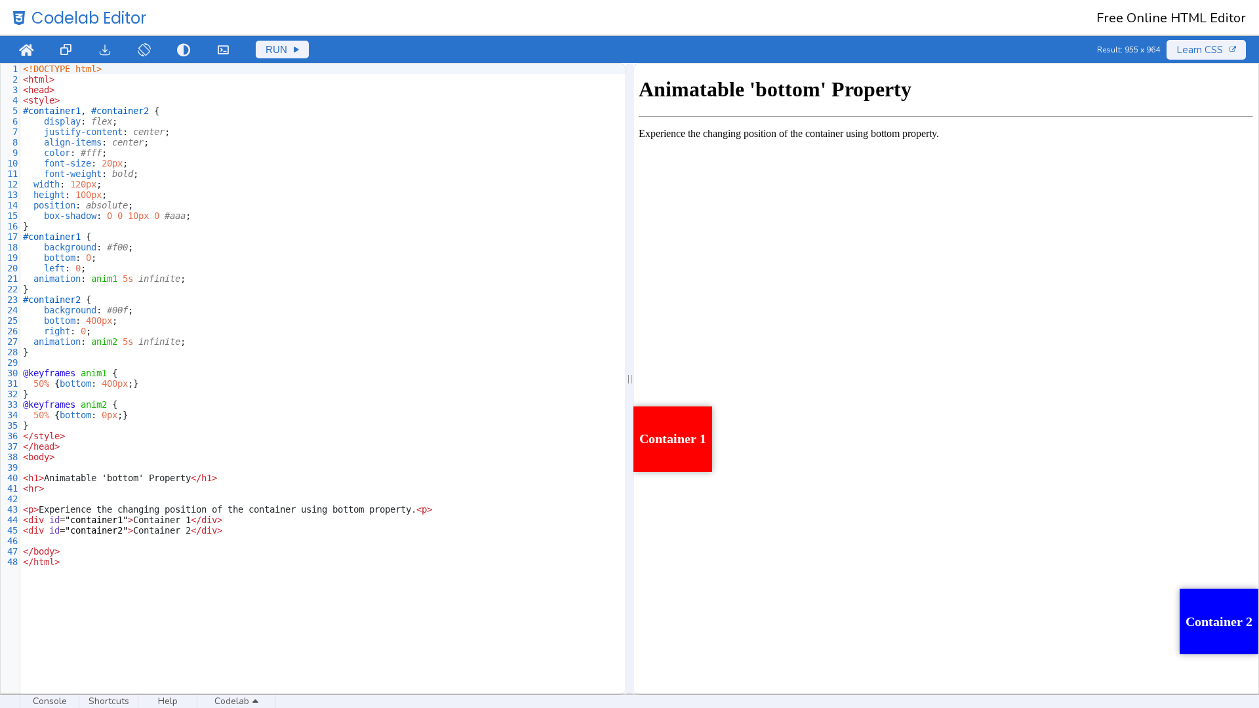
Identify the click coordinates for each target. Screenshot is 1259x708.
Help (168, 701)
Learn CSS (1199, 49)
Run (276, 49)
